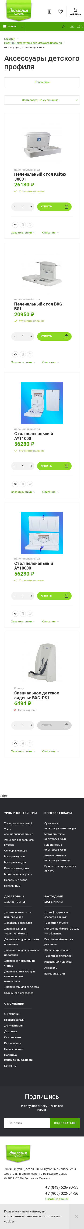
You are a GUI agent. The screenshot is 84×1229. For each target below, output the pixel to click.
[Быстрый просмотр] (15, 225)
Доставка (10, 1031)
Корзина (75, 14)
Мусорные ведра (15, 862)
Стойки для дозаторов (19, 993)
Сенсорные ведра (15, 850)
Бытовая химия (54, 973)
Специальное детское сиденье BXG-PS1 (36, 695)
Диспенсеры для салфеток (21, 987)
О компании (12, 1014)
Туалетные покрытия (58, 956)
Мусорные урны (14, 856)
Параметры (42, 82)
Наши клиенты (13, 1049)
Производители (14, 1019)
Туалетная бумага (56, 922)
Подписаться (65, 1123)
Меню (12, 26)
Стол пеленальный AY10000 (33, 566)
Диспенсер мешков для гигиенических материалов (19, 976)
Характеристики (21, 232)
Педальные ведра (15, 880)
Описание (49, 232)
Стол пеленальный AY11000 (33, 436)
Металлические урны (18, 874)
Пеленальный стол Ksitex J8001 (40, 177)
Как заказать (12, 1043)
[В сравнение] (23, 225)
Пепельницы (12, 885)
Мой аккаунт (72, 26)
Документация (14, 1025)
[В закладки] (30, 225)
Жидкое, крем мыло (57, 950)
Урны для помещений (18, 823)
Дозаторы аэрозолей (18, 922)
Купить (46, 206)
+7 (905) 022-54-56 (61, 1193)
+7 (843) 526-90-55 (61, 1187)
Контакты (10, 1065)
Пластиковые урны (16, 868)
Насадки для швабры (58, 961)
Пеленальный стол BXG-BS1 (39, 306)
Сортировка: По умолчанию (40, 100)
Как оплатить (12, 1037)
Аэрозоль (50, 967)
